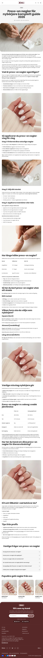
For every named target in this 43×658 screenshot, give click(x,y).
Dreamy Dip (21, 596)
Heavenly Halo (29, 447)
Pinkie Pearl (5, 596)
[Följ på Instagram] (18, 648)
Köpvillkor (4, 633)
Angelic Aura (38, 596)
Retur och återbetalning (14, 653)
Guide (21, 7)
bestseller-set (16, 537)
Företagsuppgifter (23, 653)
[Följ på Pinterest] (10, 648)
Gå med (30, 615)
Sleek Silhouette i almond (7, 332)
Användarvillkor (5, 631)
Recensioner (25, 631)
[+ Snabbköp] (15, 593)
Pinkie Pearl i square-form (11, 322)
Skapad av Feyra (37, 655)
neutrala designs (20, 531)
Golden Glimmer (19, 447)
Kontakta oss (5, 642)
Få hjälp (3, 629)
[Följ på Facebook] (7, 648)
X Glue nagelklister (19, 507)
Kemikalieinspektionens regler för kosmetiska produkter (17, 434)
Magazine (24, 629)
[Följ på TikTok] (15, 648)
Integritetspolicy (5, 653)
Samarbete (24, 627)
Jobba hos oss (25, 633)
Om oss (3, 627)
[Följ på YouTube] (12, 648)
